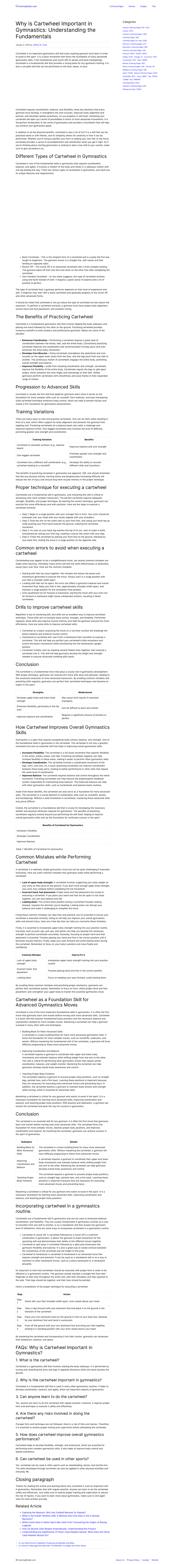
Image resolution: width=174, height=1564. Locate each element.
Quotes (132, 6)
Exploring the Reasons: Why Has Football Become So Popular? (54, 1512)
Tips (154, 6)
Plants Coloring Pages (134, 66)
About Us (120, 1560)
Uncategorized (131, 83)
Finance (129, 54)
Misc (142, 60)
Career (128, 31)
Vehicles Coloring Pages (134, 86)
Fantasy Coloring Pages (134, 50)
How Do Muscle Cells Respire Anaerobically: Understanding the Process (59, 1529)
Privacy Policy (133, 1560)
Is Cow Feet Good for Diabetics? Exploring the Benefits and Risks (46, 1543)
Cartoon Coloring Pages (135, 34)
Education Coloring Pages (135, 47)
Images (143, 6)
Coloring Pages (117, 6)
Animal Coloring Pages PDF (136, 28)
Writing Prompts (132, 89)
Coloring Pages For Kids (135, 41)
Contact (145, 1560)
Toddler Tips (132, 79)
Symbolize (129, 76)
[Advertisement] (63, 89)
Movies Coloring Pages (134, 63)
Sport (128, 73)
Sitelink (155, 1560)
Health (141, 54)
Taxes (141, 76)
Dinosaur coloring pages (134, 44)
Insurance (150, 57)
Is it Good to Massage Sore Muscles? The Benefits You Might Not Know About (52, 1546)
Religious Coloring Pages (135, 70)
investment (129, 60)
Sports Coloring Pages (145, 73)
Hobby (128, 57)
